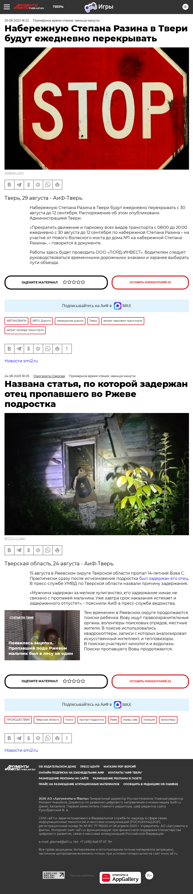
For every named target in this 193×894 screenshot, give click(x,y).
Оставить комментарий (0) (150, 282)
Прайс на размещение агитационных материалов (79, 784)
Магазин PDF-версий (120, 766)
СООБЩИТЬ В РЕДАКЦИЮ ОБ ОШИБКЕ (150, 784)
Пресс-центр (90, 766)
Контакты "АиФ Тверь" (125, 772)
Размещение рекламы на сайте (64, 778)
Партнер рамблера (82, 875)
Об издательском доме (57, 766)
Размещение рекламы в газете (117, 778)
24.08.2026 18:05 (17, 376)
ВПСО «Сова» (15, 538)
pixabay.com (14, 173)
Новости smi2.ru (21, 361)
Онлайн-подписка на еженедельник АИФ (71, 772)
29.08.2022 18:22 (17, 20)
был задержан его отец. (164, 578)
